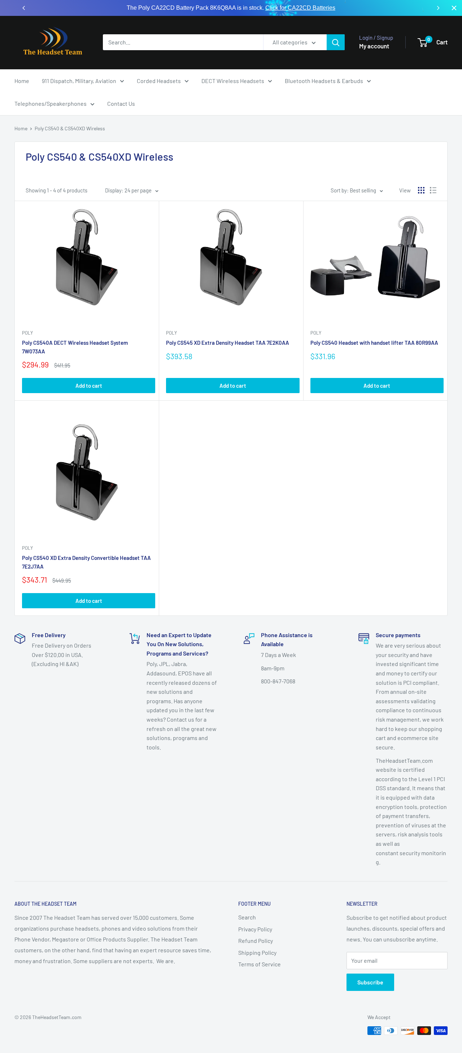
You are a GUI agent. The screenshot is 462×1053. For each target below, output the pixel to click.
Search (247, 917)
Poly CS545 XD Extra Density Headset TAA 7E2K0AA (227, 342)
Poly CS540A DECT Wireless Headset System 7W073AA (75, 346)
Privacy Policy (255, 929)
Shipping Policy (257, 952)
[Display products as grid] (421, 190)
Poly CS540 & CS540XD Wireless (70, 128)
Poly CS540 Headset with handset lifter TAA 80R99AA (374, 342)
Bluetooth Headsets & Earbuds (324, 80)
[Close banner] (454, 8)
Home (21, 80)
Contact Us (121, 103)
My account (374, 45)
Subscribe (370, 982)
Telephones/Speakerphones (50, 103)
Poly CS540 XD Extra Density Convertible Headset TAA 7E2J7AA (86, 561)
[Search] (336, 42)
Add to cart (88, 385)
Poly (27, 333)
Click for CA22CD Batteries (300, 8)
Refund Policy (255, 940)
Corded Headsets (159, 80)
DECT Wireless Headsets (232, 80)
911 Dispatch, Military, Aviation (79, 80)
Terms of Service (259, 964)
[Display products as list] (433, 190)
